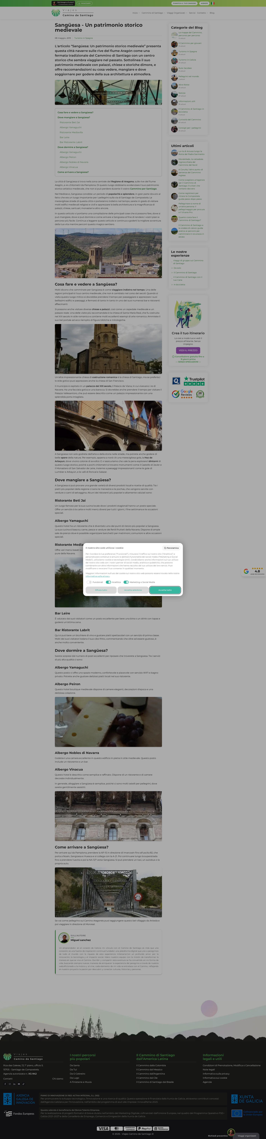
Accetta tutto (165, 590)
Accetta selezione (133, 590)
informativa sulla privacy (98, 576)
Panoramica (173, 548)
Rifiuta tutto (101, 590)
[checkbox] (94, 582)
